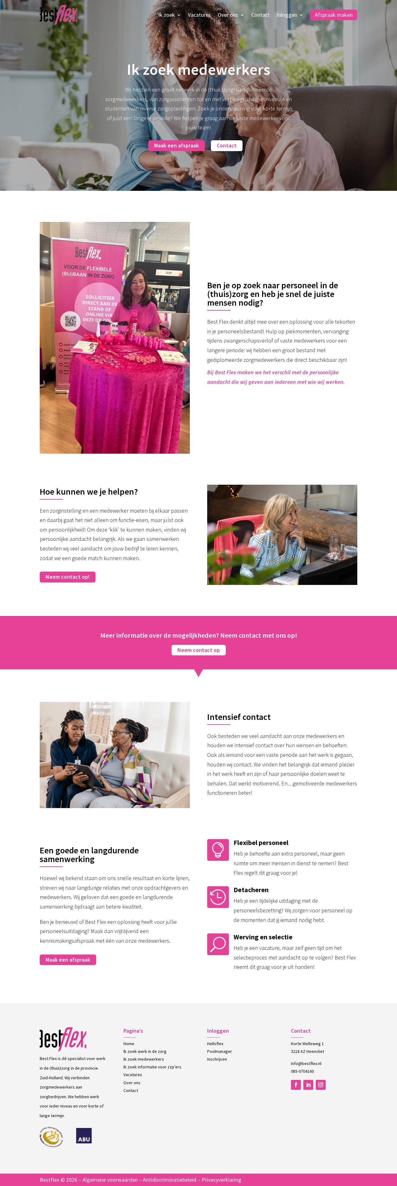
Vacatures (199, 14)
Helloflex (215, 1043)
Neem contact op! (68, 576)
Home (128, 1043)
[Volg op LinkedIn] (308, 1085)
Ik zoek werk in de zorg (145, 1051)
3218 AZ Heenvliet (307, 1051)
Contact (260, 14)
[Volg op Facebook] (296, 1085)
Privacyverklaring (221, 1179)
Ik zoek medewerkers (143, 1059)
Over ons (228, 14)
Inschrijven (217, 1059)
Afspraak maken (334, 14)
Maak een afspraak (176, 145)
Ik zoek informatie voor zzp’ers (152, 1067)
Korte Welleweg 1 (307, 1043)
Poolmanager (219, 1051)
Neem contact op (198, 650)
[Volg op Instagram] (321, 1085)
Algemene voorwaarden (110, 1179)
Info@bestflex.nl (306, 1063)
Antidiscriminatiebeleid (169, 1179)
